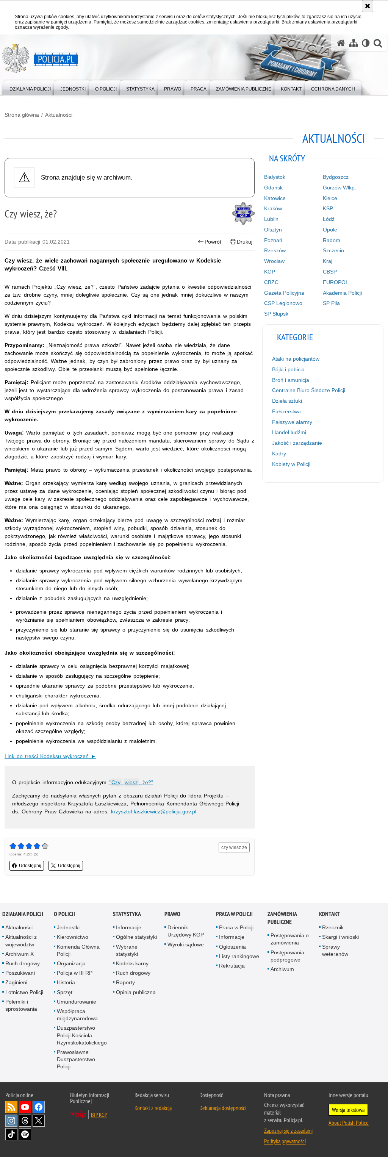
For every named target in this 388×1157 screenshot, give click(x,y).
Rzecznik (333, 927)
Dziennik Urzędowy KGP (185, 931)
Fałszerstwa (286, 411)
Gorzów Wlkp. (339, 187)
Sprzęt (64, 992)
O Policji (64, 914)
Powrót (213, 242)
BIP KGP (99, 1114)
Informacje (128, 927)
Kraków (273, 208)
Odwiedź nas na (25, 1107)
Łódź (329, 219)
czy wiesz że (234, 847)
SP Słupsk (276, 314)
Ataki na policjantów (295, 359)
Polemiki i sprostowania (21, 1005)
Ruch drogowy (22, 963)
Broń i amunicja (290, 380)
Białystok (274, 177)
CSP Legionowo (283, 303)
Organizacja (71, 963)
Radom (331, 240)
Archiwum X (19, 954)
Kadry (279, 453)
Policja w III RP (74, 973)
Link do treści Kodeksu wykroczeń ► (50, 756)
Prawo (172, 914)
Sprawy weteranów (335, 950)
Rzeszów (275, 250)
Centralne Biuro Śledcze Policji (308, 390)
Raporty (125, 982)
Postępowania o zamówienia (290, 939)
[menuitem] (30, 87)
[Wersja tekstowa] (366, 43)
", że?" (131, 782)
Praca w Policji (234, 914)
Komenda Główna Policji (78, 950)
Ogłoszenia (232, 947)
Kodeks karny (132, 963)
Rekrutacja (232, 966)
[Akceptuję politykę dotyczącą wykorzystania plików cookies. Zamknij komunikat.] (367, 6)
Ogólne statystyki (136, 937)
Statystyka (127, 914)
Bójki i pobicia (288, 369)
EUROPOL (336, 282)
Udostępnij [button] (30, 865)
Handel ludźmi (289, 432)
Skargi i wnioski (340, 937)
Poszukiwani (20, 973)
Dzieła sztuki (287, 401)
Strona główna (22, 115)
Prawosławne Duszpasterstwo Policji (76, 1059)
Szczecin (333, 250)
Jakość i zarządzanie (297, 443)
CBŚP (330, 272)
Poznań (273, 240)
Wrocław (274, 261)
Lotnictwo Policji (24, 992)
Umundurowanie (76, 1002)
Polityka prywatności (285, 1141)
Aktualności (58, 115)
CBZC (271, 282)
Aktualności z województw (21, 940)
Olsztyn (273, 230)
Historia (66, 982)
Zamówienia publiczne (282, 918)
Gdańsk (273, 187)
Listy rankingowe (239, 956)
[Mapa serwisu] (353, 43)
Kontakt (329, 914)
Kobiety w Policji (291, 464)
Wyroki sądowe (185, 944)
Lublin (271, 219)
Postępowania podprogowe (287, 956)
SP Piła (331, 303)
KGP (269, 272)
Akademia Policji (342, 293)
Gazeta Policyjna (284, 293)
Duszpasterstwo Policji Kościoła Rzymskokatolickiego (82, 1035)
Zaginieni (16, 982)
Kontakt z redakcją (153, 1108)
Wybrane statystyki (127, 950)
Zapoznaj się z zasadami (288, 1130)
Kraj (327, 261)
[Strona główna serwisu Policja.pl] (341, 43)
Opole (330, 230)
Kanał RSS (11, 1107)
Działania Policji (22, 914)
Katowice (275, 198)
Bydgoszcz (336, 177)
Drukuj (244, 242)
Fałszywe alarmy (292, 422)
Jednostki (68, 927)
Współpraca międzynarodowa (77, 1014)
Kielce (330, 198)
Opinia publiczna (136, 992)
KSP (328, 208)
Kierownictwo (72, 937)
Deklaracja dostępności (222, 1108)
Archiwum (282, 969)
